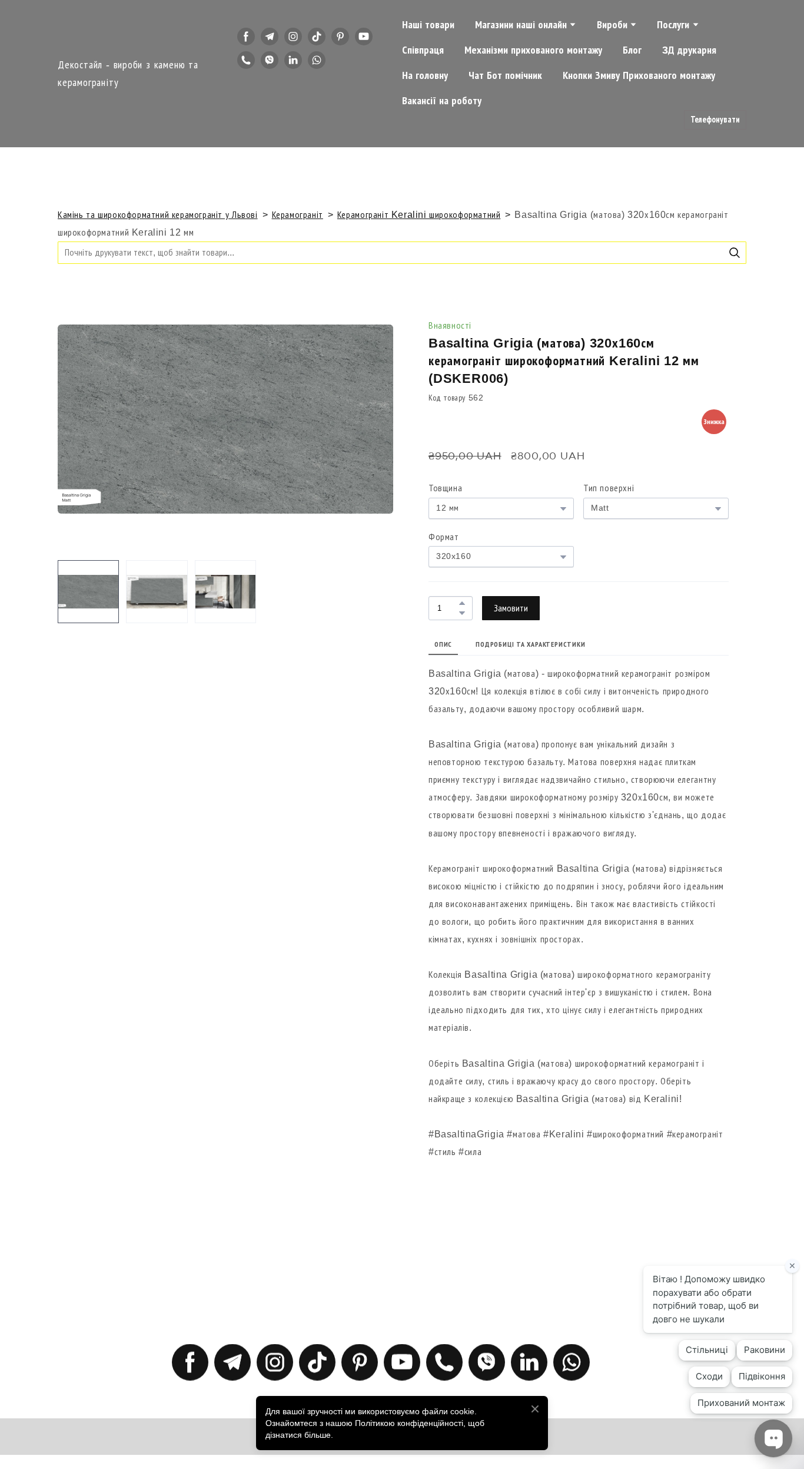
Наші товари (428, 25)
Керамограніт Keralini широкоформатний (419, 215)
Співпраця (423, 50)
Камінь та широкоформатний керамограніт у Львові (158, 215)
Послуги (673, 25)
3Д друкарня (689, 50)
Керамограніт (297, 215)
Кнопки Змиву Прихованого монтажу (639, 75)
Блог (632, 50)
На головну (425, 75)
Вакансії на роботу (441, 101)
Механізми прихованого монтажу (533, 50)
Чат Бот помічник (505, 75)
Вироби (612, 25)
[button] (246, 36)
